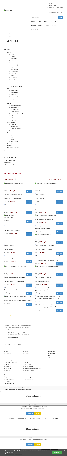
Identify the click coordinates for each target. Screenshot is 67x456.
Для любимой (14, 97)
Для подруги (14, 101)
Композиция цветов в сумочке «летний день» (47, 271)
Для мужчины (14, 90)
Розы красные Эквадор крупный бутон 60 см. (47, 298)
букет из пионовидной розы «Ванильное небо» (47, 260)
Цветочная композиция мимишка (43, 249)
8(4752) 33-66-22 (13, 335)
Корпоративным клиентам (31, 375)
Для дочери (14, 99)
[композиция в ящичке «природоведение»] (49, 184)
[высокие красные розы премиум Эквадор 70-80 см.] (18, 297)
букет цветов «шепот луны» (42, 239)
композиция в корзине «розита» (12, 198)
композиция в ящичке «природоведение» (46, 188)
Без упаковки (14, 126)
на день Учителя (15, 107)
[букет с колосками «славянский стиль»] (49, 215)
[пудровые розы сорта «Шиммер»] (49, 288)
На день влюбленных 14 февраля (20, 114)
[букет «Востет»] (18, 205)
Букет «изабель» (8, 249)
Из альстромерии (15, 63)
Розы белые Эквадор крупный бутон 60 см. (46, 307)
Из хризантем (14, 69)
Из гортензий (14, 71)
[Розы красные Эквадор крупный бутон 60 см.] (49, 296)
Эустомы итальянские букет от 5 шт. (13, 290)
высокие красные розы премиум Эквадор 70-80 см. (18, 300)
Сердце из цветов (15, 82)
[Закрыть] (65, 451)
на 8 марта (14, 116)
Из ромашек (14, 58)
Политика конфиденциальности (33, 368)
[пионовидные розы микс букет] (49, 226)
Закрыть (37, 413)
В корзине (13, 131)
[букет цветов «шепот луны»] (49, 235)
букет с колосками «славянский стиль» (45, 219)
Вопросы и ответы (29, 370)
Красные (13, 135)
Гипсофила (14, 77)
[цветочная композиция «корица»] (18, 184)
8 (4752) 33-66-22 (9, 1)
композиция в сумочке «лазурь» (12, 258)
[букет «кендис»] (49, 205)
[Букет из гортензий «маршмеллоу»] (18, 226)
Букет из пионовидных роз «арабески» (14, 271)
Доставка (33, 25)
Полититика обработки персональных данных (17, 389)
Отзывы (47, 25)
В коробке (13, 80)
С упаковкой (14, 124)
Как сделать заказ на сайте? (12, 173)
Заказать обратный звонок (56, 7)
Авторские (13, 84)
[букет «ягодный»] (18, 215)
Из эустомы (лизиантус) (17, 65)
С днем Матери (15, 111)
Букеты (9, 52)
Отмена (37, 444)
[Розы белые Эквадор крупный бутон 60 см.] (49, 305)
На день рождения (16, 105)
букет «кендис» (39, 209)
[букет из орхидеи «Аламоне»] (49, 277)
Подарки (9, 143)
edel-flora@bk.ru (13, 337)
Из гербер (13, 61)
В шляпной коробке (16, 128)
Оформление (11, 122)
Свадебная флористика (13, 147)
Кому (8, 88)
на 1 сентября (14, 118)
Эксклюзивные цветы (16, 86)
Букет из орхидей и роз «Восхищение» (14, 281)
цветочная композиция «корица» (12, 188)
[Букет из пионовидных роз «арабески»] (18, 266)
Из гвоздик (13, 73)
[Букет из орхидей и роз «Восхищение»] (18, 277)
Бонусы (46, 21)
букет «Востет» (8, 209)
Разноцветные (14, 141)
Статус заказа (52, 5)
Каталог (33, 21)
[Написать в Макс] (49, 358)
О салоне (51, 1)
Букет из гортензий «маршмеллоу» (13, 230)
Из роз (12, 54)
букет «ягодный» (8, 217)
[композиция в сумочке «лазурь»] (18, 256)
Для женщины (14, 92)
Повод (9, 103)
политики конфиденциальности (50, 418)
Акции (40, 21)
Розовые (13, 139)
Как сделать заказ (29, 366)
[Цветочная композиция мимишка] (49, 245)
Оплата (40, 25)
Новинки (9, 145)
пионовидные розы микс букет (43, 228)
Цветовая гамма (11, 133)
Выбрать (29, 191)
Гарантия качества (29, 373)
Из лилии (13, 75)
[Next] (21, 316)
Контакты (51, 3)
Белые (12, 137)
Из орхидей (14, 67)
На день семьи (15, 109)
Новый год (13, 120)
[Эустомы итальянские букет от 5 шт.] (18, 288)
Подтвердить (56, 452)
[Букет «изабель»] (18, 245)
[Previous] (5, 316)
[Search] (30, 15)
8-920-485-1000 (20, 1)
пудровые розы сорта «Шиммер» (43, 290)
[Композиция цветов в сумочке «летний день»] (49, 266)
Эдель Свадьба (29, 379)
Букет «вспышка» (39, 198)
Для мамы (13, 94)
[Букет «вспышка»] (49, 194)
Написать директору (30, 377)
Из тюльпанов (14, 56)
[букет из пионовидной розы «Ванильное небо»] (49, 256)
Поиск (60, 17)
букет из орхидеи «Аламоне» (42, 281)
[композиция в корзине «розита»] (18, 194)
